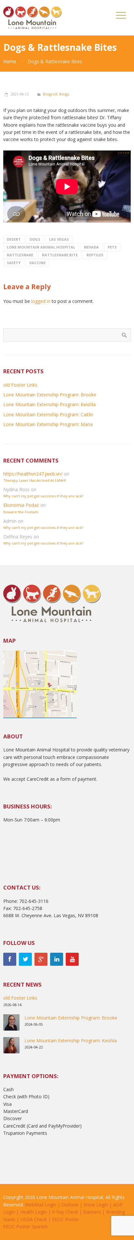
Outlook (69, 1205)
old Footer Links (20, 385)
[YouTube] (72, 959)
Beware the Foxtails (20, 511)
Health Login (33, 1212)
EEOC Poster (65, 1219)
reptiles (95, 254)
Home (9, 61)
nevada (91, 247)
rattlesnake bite (60, 254)
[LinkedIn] (56, 959)
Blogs (64, 94)
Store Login (96, 1205)
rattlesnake (20, 254)
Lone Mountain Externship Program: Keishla (49, 404)
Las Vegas (59, 239)
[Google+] (40, 959)
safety (13, 262)
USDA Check (33, 1219)
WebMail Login (40, 1205)
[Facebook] (9, 959)
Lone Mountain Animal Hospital (41, 247)
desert (14, 239)
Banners (92, 1212)
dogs (35, 239)
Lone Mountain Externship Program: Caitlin (48, 414)
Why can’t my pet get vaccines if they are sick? (43, 495)
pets (112, 247)
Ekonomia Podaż (21, 505)
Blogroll (50, 94)
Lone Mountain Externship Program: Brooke (49, 395)
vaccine (37, 262)
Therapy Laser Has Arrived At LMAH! (34, 480)
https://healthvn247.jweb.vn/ (32, 474)
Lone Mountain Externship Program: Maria (48, 424)
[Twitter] (25, 959)
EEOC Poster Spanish (25, 1226)
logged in (40, 301)
